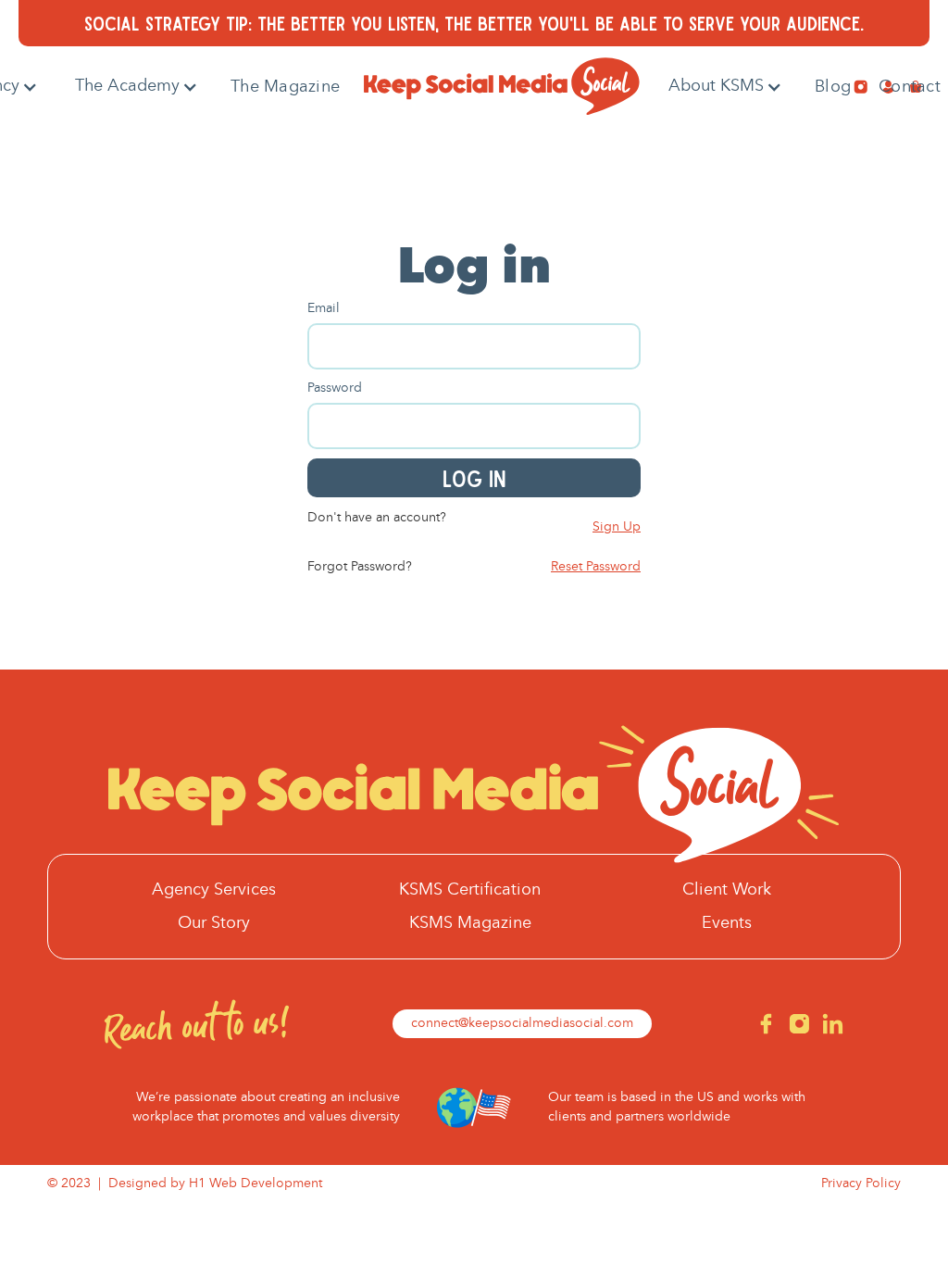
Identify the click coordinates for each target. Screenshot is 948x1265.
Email (323, 308)
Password (334, 388)
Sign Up (616, 526)
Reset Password (596, 566)
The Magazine (285, 87)
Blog (833, 87)
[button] (136, 87)
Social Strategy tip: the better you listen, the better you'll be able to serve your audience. (474, 22)
